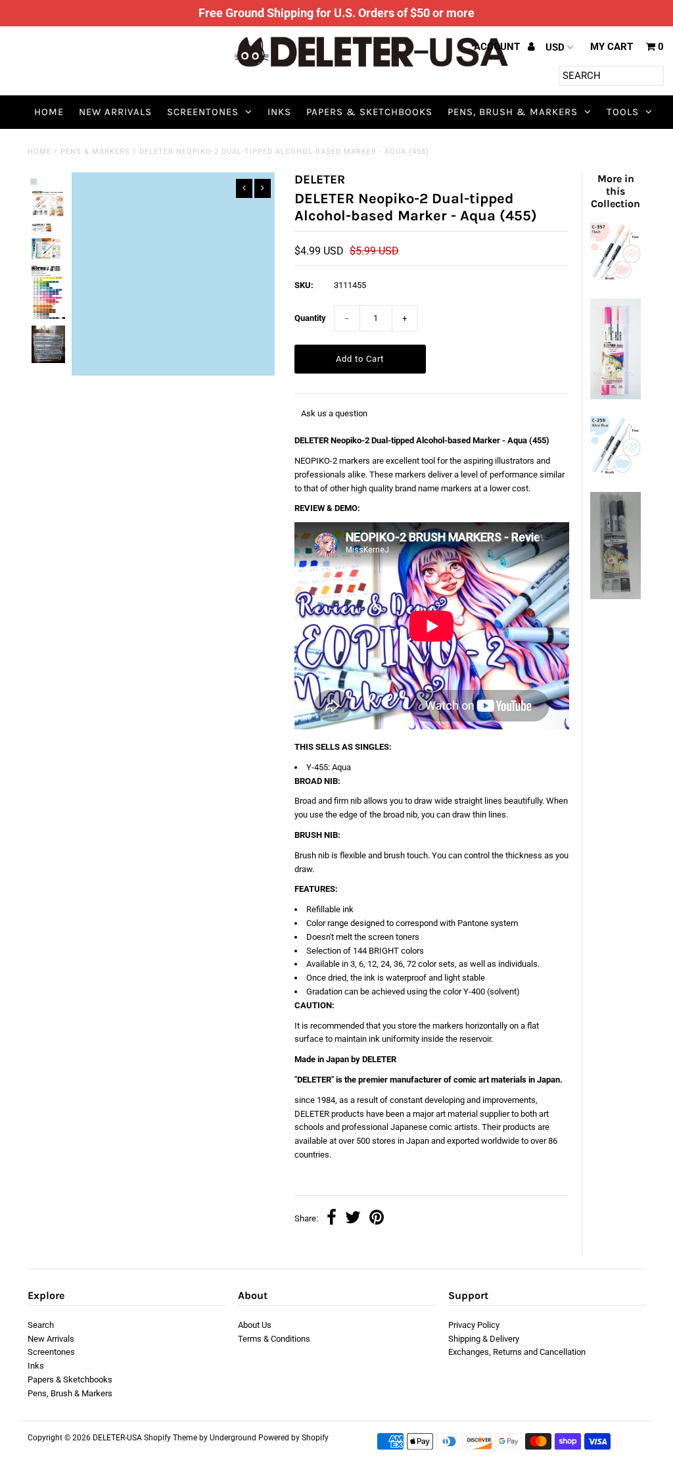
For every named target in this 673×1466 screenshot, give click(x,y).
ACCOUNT (498, 47)
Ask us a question (334, 413)
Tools (623, 112)
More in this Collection (615, 191)
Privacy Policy (473, 1325)
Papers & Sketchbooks (369, 112)
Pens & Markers (95, 151)
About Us (254, 1325)
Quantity (310, 318)
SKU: (303, 285)
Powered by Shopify (293, 1437)
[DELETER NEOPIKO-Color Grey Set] (615, 596)
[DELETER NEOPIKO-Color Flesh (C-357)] (615, 278)
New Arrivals (115, 112)
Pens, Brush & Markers (513, 112)
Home (49, 112)
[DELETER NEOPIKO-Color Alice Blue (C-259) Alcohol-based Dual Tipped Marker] (615, 472)
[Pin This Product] (376, 1219)
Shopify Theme (170, 1437)
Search (41, 1325)
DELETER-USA (117, 1437)
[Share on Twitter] (353, 1219)
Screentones (203, 112)
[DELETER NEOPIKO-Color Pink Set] (615, 396)
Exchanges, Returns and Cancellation (517, 1352)
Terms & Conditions (274, 1339)
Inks (279, 112)
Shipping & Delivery (483, 1339)
